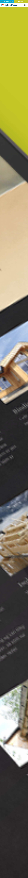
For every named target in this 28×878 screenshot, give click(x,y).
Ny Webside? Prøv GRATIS (7, 1)
